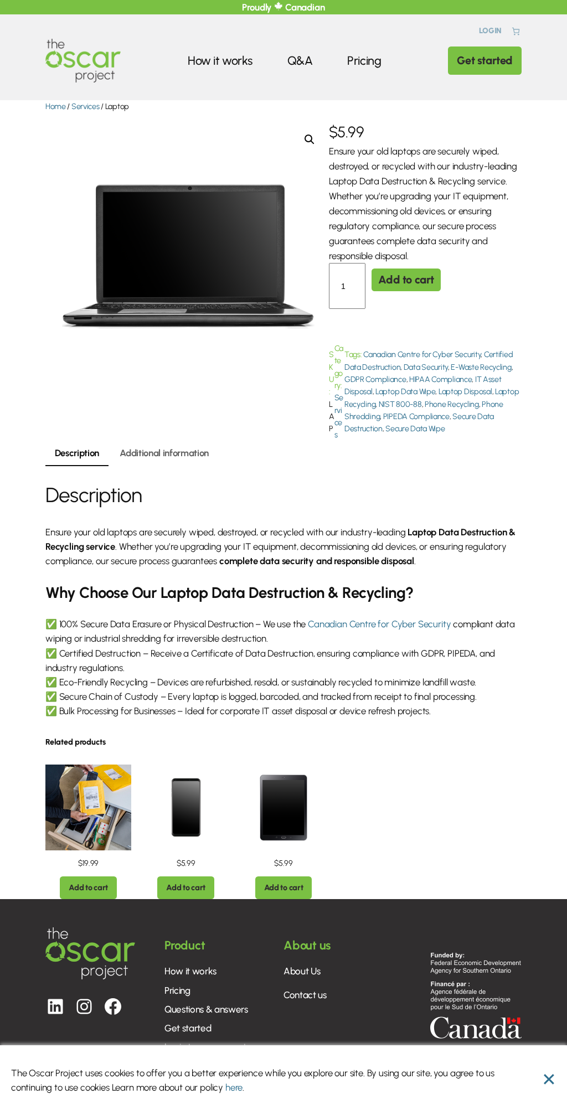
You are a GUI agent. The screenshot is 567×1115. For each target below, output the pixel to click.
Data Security (426, 367)
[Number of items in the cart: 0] (516, 31)
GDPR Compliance (375, 379)
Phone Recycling (452, 404)
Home (55, 106)
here (234, 1087)
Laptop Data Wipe (405, 391)
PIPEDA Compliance (416, 416)
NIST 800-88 (400, 404)
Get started (485, 60)
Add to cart (406, 279)
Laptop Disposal (465, 391)
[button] (309, 139)
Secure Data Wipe (415, 428)
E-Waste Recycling (481, 367)
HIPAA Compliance (440, 379)
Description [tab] (77, 452)
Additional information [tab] (164, 452)
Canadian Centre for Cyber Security (422, 354)
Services (85, 106)
